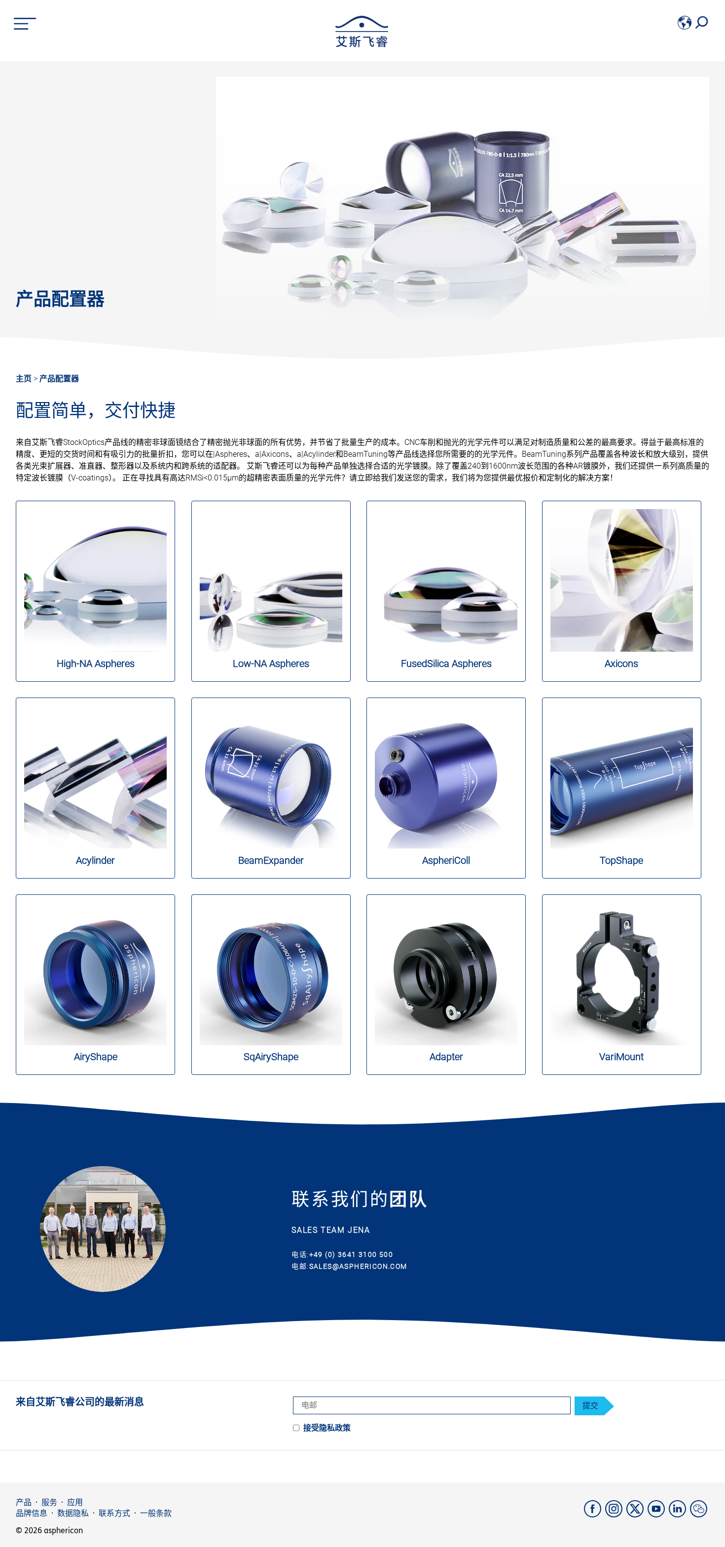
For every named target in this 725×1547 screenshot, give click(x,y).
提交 (590, 1406)
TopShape (621, 860)
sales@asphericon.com (358, 1266)
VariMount (621, 1057)
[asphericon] (361, 44)
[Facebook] (594, 1514)
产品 (24, 1502)
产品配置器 (59, 378)
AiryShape (95, 1057)
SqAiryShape (271, 1057)
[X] (637, 1514)
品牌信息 (31, 1513)
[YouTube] (658, 1514)
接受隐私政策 (327, 1428)
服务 (49, 1502)
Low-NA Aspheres (271, 663)
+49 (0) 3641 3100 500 (351, 1254)
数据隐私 (73, 1513)
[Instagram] (615, 1514)
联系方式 (114, 1513)
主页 (24, 378)
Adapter (446, 1057)
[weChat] (699, 1514)
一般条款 (156, 1513)
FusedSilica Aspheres (446, 663)
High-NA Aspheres (96, 663)
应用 (75, 1502)
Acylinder (95, 860)
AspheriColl (446, 860)
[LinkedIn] (679, 1514)
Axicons (621, 663)
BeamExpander (271, 860)
